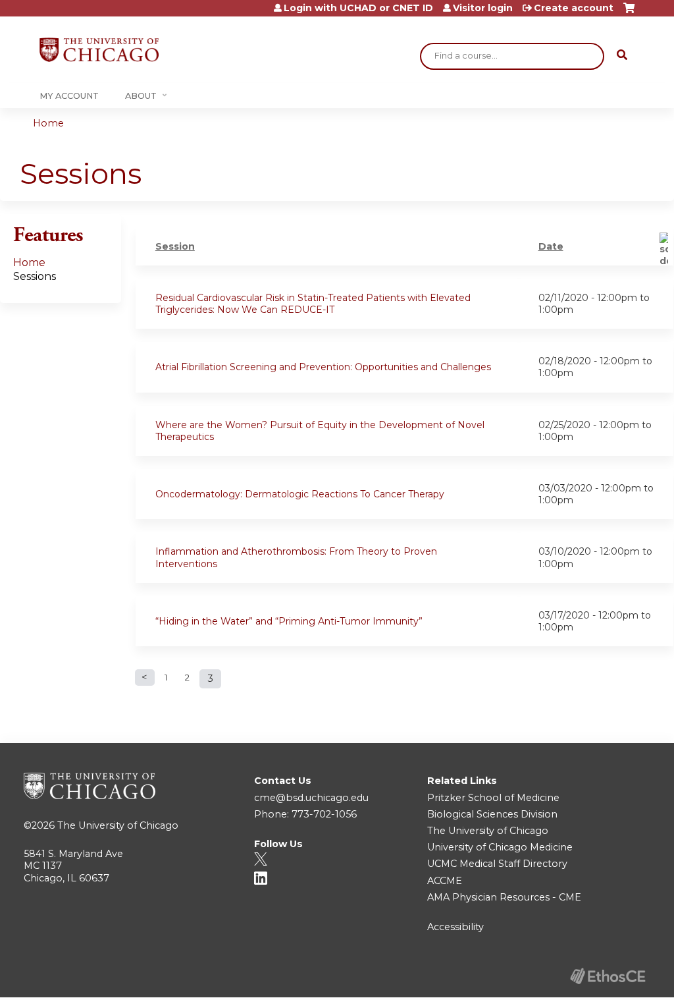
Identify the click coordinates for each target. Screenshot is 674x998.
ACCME (444, 881)
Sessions (34, 276)
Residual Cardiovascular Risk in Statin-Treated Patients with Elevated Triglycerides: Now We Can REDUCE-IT (313, 304)
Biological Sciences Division (492, 814)
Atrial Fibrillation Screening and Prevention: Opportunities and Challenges (323, 367)
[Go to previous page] (145, 677)
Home (48, 123)
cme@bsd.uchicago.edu (311, 798)
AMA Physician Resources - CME (504, 897)
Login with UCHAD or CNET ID (358, 8)
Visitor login (483, 8)
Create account (573, 8)
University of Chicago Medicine (500, 847)
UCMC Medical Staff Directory (497, 864)
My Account (69, 96)
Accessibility (455, 927)
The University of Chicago (117, 825)
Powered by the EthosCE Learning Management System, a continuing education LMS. (607, 975)
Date (550, 246)
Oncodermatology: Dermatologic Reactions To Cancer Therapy (299, 494)
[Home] (99, 50)
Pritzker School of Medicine (493, 798)
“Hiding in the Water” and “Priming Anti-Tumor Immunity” (289, 621)
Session (175, 246)
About (141, 96)
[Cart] (629, 12)
